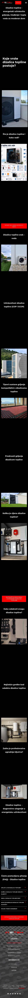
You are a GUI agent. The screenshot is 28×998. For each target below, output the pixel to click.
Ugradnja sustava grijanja (14, 946)
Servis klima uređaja (14, 955)
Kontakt (14, 970)
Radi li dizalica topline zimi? (10, 898)
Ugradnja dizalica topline (14, 942)
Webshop (14, 967)
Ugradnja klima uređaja (14, 952)
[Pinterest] (20, 993)
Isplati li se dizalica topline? (11, 887)
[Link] (10, 993)
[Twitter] (12, 993)
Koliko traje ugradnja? (9, 908)
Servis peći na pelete (14, 949)
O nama (14, 964)
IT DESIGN (21, 988)
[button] (26, 2)
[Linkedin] (17, 993)
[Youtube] (15, 993)
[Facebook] (8, 993)
